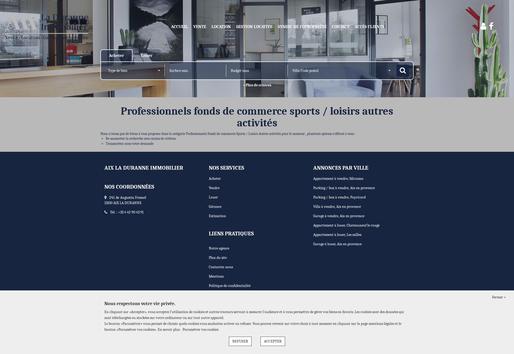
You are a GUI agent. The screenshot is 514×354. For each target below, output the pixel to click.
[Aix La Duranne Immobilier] (46, 27)
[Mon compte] (483, 26)
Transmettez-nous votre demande (130, 144)
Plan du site (218, 257)
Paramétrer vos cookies (200, 329)
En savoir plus (169, 329)
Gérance (215, 206)
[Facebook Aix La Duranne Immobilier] (491, 26)
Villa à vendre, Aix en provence (337, 206)
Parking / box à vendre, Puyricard (339, 197)
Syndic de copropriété (302, 26)
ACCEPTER (273, 341)
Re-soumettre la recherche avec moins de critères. (141, 139)
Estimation (217, 216)
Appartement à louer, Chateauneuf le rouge (346, 225)
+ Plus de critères (257, 85)
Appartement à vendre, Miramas (338, 178)
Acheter (215, 178)
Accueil (179, 26)
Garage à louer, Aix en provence (337, 244)
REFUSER (240, 341)
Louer (213, 197)
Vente (199, 26)
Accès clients (369, 26)
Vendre (214, 188)
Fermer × (499, 297)
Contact (340, 26)
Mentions (216, 276)
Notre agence (219, 248)
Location (221, 26)
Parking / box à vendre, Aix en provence (344, 188)
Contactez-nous (221, 267)
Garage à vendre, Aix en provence (338, 216)
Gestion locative (254, 26)
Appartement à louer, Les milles (337, 234)
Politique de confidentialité (230, 285)
